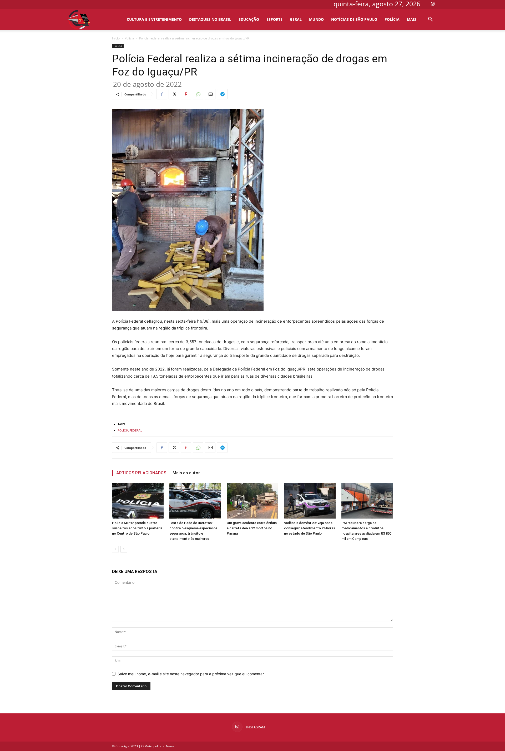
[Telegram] (222, 94)
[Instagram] (433, 3)
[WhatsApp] (198, 94)
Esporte (274, 19)
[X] (174, 94)
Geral (296, 19)
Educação (249, 19)
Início (116, 38)
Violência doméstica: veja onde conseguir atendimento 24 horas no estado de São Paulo (309, 528)
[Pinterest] (186, 94)
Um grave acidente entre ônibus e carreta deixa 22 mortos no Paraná (252, 528)
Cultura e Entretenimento (154, 19)
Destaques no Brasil (210, 19)
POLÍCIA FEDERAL (130, 430)
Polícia (392, 19)
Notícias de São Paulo (354, 19)
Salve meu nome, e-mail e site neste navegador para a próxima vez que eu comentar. (191, 674)
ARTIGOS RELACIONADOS (141, 472)
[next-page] (123, 549)
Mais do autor (186, 472)
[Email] (210, 94)
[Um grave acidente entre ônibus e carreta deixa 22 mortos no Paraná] (252, 501)
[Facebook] (161, 94)
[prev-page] (115, 549)
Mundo (316, 19)
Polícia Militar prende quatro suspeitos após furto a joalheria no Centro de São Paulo (137, 528)
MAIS (411, 19)
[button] (430, 19)
